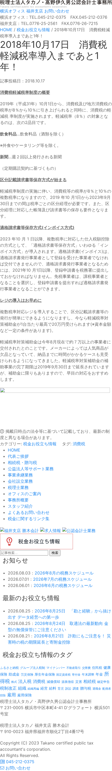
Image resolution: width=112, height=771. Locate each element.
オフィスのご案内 (24, 493)
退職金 (96, 688)
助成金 (14, 674)
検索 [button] (55, 553)
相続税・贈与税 (22, 462)
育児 (61, 688)
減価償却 (53, 681)
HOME (14, 450)
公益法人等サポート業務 (31, 468)
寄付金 (76, 674)
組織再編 (33, 688)
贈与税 (85, 688)
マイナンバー (55, 668)
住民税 (97, 668)
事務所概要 (18, 499)
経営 (44, 688)
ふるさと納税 (9, 668)
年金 (99, 674)
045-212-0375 (19, 761)
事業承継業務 (20, 475)
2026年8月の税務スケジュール (64, 573)
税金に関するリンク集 (28, 518)
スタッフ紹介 (20, 506)
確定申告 (103, 682)
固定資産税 (63, 674)
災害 (78, 681)
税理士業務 (18, 487)
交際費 (86, 668)
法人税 (25, 681)
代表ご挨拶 (18, 456)
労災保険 (27, 674)
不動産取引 (73, 668)
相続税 (89, 681)
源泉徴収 (67, 682)
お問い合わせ (56, 11)
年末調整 (88, 674)
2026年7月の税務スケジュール (62, 579)
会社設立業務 (20, 481)
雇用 (11, 694)
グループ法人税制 (32, 668)
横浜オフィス (12, 11)
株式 (14, 682)
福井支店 (34, 11)
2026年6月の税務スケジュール (63, 585)
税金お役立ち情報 (40, 443)
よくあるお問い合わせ (28, 512)
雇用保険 (24, 695)
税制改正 (8, 688)
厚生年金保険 (45, 674)
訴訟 (68, 688)
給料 (52, 688)
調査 (76, 688)
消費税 (79, 443)
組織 (22, 688)
